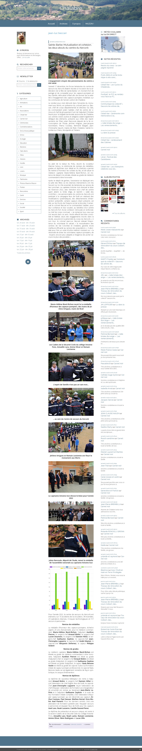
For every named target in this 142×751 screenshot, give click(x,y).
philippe (104, 318)
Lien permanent (56, 724)
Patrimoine (23, 179)
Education (23, 143)
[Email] (28, 261)
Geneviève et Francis (109, 491)
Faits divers (24, 151)
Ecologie (23, 139)
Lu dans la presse (108, 133)
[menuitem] (51, 23)
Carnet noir (24, 119)
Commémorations (26, 127)
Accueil (51, 24)
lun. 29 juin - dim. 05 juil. (25, 246)
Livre (21, 167)
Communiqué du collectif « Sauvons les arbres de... (113, 261)
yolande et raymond (109, 556)
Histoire (22, 159)
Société (22, 207)
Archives (63, 24)
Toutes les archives (23, 253)
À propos (76, 24)
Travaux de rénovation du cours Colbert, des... (113, 245)
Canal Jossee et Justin (110, 477)
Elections (23, 147)
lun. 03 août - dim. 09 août (26, 232)
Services (23, 199)
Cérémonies (24, 123)
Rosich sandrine (107, 438)
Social (22, 203)
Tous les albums (119, 213)
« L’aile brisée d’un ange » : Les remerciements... (111, 320)
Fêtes (22, 155)
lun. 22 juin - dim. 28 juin (25, 249)
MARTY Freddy (107, 259)
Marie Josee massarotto (111, 230)
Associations (24, 111)
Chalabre (71, 8)
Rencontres (24, 191)
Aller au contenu (6, 2)
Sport (22, 211)
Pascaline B (105, 363)
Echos (22, 135)
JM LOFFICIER (106, 305)
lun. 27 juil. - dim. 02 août (25, 235)
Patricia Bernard (107, 334)
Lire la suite (26, 57)
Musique (23, 175)
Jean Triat (105, 466)
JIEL (102, 275)
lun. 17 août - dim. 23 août (26, 226)
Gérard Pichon (107, 243)
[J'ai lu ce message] (140, 749)
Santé (22, 195)
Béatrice (104, 570)
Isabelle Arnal (106, 388)
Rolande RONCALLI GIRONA (112, 531)
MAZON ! (89, 24)
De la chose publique (27, 131)
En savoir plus (93, 749)
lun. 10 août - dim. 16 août (26, 229)
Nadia (103, 545)
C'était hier (23, 115)
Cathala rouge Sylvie (109, 375)
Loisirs (22, 171)
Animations (24, 103)
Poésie (22, 187)
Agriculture (23, 99)
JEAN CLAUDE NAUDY (110, 413)
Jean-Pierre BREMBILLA (111, 289)
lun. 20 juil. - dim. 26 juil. (24, 238)
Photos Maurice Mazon (28, 183)
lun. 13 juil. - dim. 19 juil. (24, 240)
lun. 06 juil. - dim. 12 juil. (24, 243)
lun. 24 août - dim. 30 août (26, 223)
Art (21, 107)
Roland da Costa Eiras (110, 629)
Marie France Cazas (109, 350)
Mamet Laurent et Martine (112, 452)
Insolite (22, 163)
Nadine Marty (106, 427)
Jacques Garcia (107, 400)
